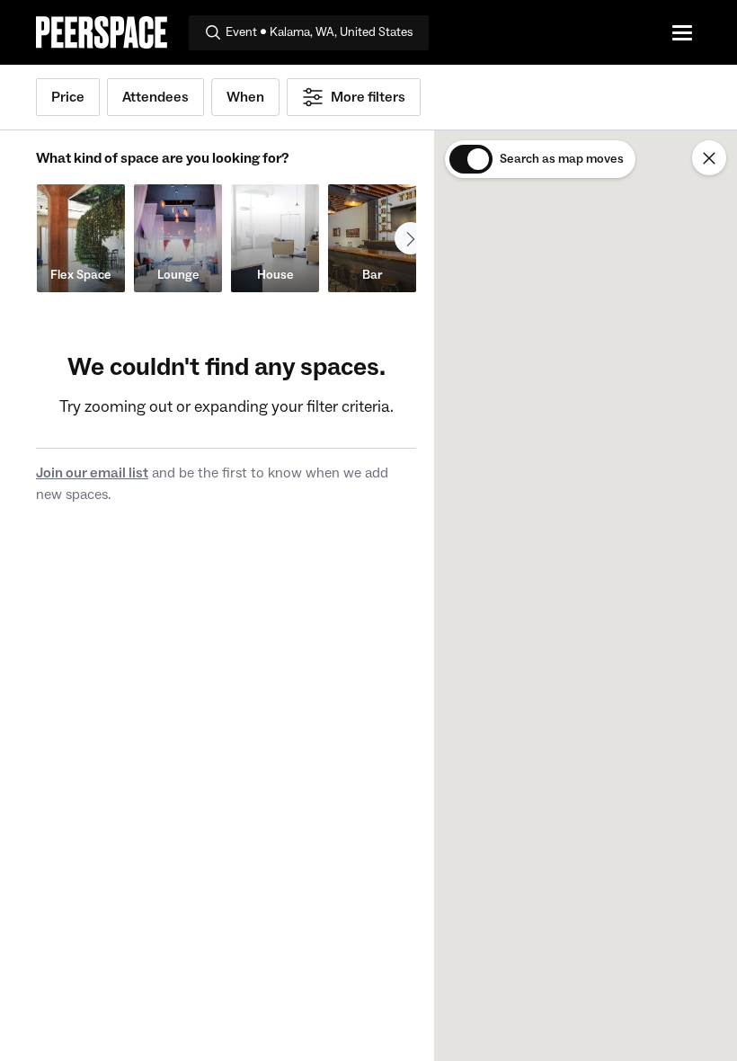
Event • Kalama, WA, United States (319, 32)
